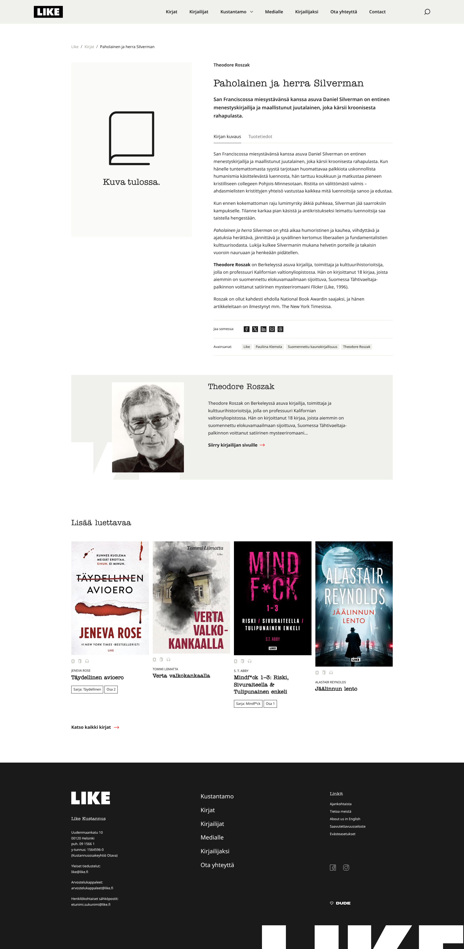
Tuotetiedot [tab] (260, 136)
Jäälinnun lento (336, 689)
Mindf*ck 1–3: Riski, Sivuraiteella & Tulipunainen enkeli (261, 685)
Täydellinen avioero (97, 678)
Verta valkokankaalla (181, 676)
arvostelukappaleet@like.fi (92, 888)
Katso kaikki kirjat (91, 727)
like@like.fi (79, 872)
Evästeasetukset (342, 834)
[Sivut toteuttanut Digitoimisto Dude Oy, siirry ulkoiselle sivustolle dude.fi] (340, 903)
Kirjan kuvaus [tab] (227, 136)
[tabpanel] (303, 230)
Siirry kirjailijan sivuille (233, 445)
